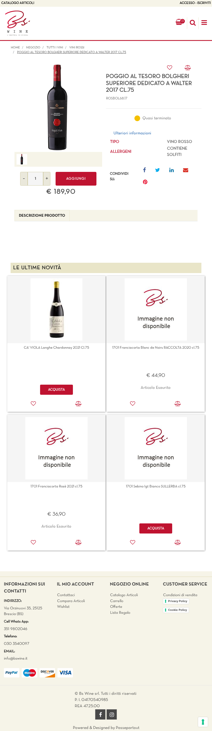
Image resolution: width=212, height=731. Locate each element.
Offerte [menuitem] (116, 607)
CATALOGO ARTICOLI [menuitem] (17, 3)
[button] (58, 108)
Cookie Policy (177, 610)
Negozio (33, 47)
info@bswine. (14, 658)
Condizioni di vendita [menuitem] (180, 595)
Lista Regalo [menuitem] (120, 613)
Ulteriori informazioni (132, 133)
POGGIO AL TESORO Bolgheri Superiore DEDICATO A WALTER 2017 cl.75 (71, 52)
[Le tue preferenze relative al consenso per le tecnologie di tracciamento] (203, 722)
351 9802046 (15, 629)
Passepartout (127, 728)
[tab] (42, 216)
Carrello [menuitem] (116, 601)
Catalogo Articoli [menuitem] (124, 595)
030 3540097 (16, 644)
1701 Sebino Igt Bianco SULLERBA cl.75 (156, 486)
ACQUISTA (56, 389)
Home (15, 47)
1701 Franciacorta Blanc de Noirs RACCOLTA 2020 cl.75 (155, 347)
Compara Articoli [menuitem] (71, 601)
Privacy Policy (177, 601)
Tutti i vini (55, 47)
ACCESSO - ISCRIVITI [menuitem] (195, 3)
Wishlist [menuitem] (63, 607)
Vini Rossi (76, 47)
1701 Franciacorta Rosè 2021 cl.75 (56, 486)
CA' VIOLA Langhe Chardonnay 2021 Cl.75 (56, 347)
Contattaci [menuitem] (66, 595)
